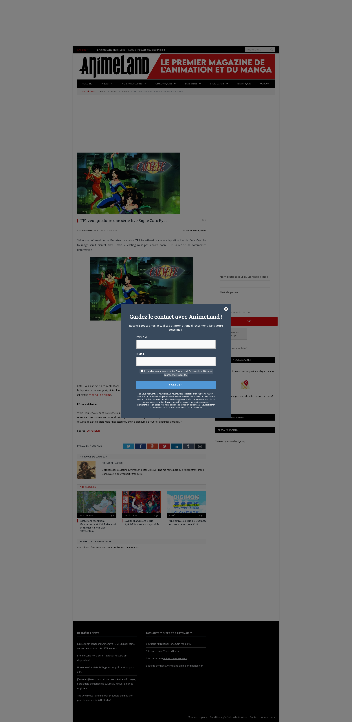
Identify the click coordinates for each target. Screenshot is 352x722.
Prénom (141, 337)
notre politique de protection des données (182, 404)
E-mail (140, 354)
